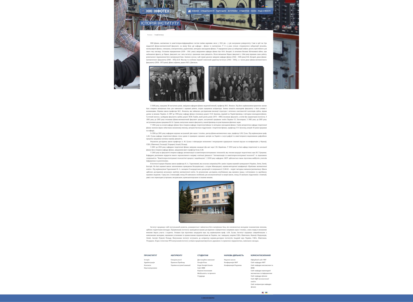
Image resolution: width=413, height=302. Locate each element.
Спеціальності (207, 11)
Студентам (244, 11)
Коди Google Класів (205, 265)
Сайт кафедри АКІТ (258, 262)
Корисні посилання (204, 270)
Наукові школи (229, 260)
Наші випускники (150, 268)
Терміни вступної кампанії (180, 265)
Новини (195, 11)
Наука (253, 11)
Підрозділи (221, 11)
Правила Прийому (178, 262)
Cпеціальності (176, 260)
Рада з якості (264, 11)
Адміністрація (149, 262)
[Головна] (189, 11)
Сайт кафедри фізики (259, 276)
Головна (149, 34)
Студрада (201, 276)
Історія (146, 260)
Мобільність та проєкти (206, 273)
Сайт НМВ (201, 268)
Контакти (147, 265)
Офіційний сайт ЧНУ (258, 260)
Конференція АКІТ (231, 262)
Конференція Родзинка (233, 265)
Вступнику (233, 11)
